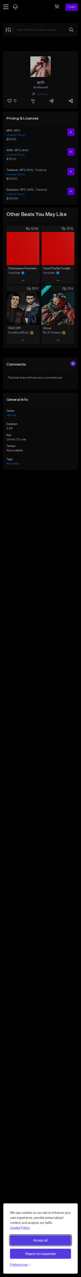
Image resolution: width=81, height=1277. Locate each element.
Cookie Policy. (20, 1227)
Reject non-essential (40, 1253)
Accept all (40, 1240)
